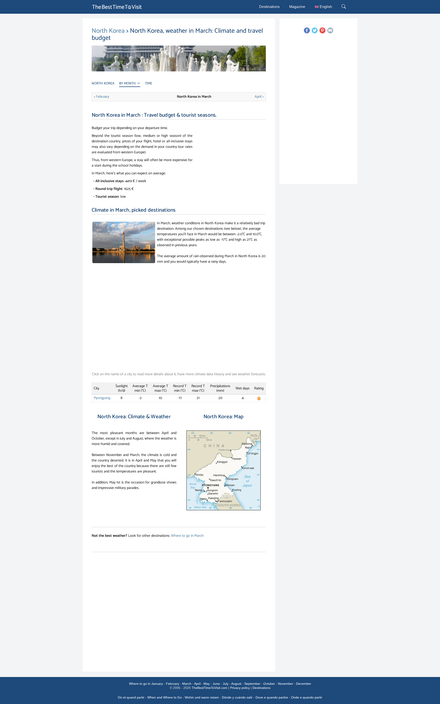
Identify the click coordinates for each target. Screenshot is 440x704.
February (172, 683)
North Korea (108, 31)
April (197, 683)
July (225, 683)
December (303, 683)
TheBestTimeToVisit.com (209, 688)
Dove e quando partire (272, 697)
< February (101, 97)
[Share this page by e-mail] (330, 30)
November (285, 683)
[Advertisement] (233, 157)
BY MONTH (128, 83)
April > (259, 97)
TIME (148, 83)
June (216, 683)
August (236, 683)
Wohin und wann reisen (202, 697)
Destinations (269, 7)
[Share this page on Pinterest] (322, 30)
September (252, 683)
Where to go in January (146, 683)
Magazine (297, 7)
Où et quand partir (131, 697)
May (207, 683)
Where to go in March (187, 536)
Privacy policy (240, 688)
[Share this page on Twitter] (315, 30)
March (186, 683)
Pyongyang (102, 398)
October (269, 683)
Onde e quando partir (306, 697)
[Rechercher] (344, 7)
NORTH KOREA (103, 83)
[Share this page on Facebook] (307, 30)
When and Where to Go (164, 697)
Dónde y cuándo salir (237, 697)
